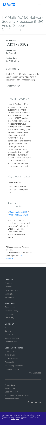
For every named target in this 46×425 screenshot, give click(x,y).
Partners (8, 287)
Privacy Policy (10, 351)
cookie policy (15, 419)
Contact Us (9, 334)
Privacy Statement (12, 385)
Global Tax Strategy (12, 369)
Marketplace (9, 294)
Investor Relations (12, 338)
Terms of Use (10, 355)
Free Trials (9, 314)
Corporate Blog (11, 342)
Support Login (10, 307)
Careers (8, 331)
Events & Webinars (12, 290)
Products (8, 283)
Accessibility (10, 362)
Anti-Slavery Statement (14, 365)
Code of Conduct (11, 358)
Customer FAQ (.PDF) (18, 215)
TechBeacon (9, 297)
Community (9, 318)
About (7, 327)
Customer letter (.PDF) (18, 212)
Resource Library (11, 311)
